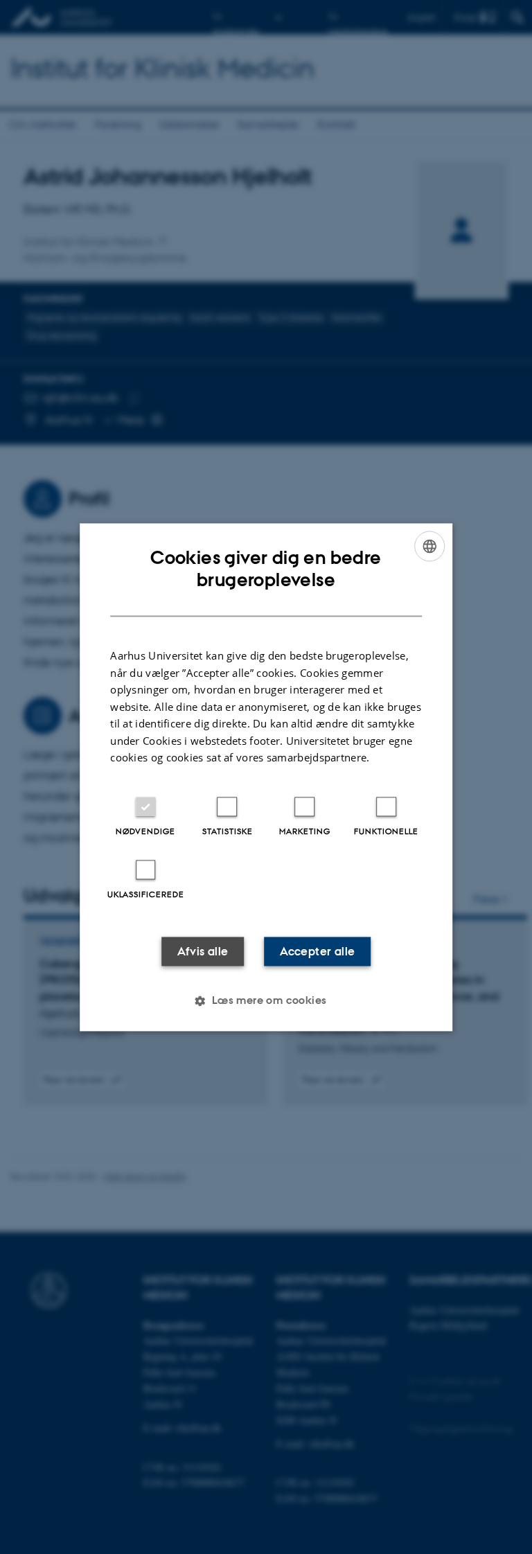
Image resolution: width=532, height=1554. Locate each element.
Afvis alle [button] (203, 951)
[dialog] (266, 777)
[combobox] (429, 546)
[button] (265, 1000)
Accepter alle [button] (317, 951)
